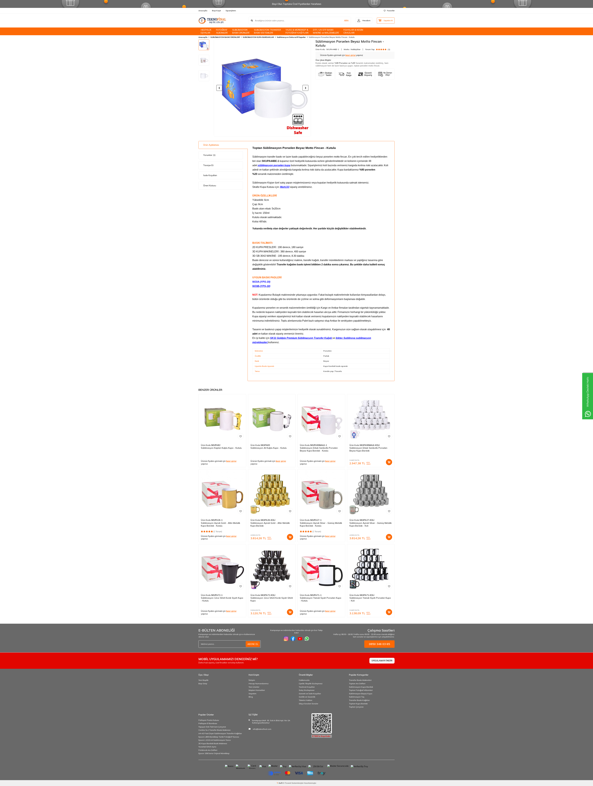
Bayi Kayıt (216, 10)
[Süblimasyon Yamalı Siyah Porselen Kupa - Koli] (371, 568)
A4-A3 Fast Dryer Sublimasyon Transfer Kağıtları (220, 733)
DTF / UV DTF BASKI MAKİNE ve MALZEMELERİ (326, 31)
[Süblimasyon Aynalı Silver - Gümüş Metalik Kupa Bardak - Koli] (371, 493)
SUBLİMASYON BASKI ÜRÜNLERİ (240, 31)
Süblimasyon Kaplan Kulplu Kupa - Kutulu (221, 448)
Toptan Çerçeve (356, 707)
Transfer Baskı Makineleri (360, 680)
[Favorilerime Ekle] (241, 436)
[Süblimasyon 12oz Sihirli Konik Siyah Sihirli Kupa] (272, 568)
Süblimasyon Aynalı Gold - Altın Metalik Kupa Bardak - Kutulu (220, 524)
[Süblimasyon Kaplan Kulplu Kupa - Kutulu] (222, 418)
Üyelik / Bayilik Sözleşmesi (310, 683)
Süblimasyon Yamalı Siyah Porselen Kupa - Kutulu (320, 599)
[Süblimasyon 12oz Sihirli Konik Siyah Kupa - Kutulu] (222, 568)
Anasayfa (202, 10)
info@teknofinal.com (262, 729)
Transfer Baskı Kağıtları (359, 700)
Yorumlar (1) (209, 155)
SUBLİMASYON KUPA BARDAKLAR (258, 37)
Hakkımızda (304, 680)
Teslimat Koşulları (307, 687)
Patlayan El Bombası (207, 723)
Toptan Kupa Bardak (358, 703)
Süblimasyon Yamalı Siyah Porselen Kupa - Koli (370, 599)
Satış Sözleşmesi (306, 690)
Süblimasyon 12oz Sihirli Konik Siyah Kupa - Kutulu (222, 599)
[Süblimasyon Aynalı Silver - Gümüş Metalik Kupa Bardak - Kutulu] (321, 493)
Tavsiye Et (208, 165)
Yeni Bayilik (203, 680)
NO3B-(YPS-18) (261, 286)
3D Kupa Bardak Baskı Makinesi (212, 743)
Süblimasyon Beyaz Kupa (360, 693)
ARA (346, 20)
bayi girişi (350, 55)
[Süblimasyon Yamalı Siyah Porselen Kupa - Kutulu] (321, 568)
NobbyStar (355, 49)
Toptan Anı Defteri (357, 683)
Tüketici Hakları (305, 700)
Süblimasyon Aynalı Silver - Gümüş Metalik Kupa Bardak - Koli (370, 524)
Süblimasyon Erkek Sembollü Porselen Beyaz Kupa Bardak (368, 449)
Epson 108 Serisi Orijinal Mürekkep (213, 753)
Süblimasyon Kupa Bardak (361, 687)
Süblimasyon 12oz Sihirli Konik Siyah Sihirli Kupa (271, 599)
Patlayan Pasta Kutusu (208, 720)
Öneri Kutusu (209, 185)
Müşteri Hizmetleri (257, 690)
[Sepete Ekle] (389, 462)
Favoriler (391, 10)
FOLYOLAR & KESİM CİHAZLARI (353, 31)
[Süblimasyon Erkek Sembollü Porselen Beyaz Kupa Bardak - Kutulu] (321, 418)
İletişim (252, 680)
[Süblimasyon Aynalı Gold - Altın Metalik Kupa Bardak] (272, 493)
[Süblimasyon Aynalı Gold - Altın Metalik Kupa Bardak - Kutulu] (222, 493)
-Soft (280, 783)
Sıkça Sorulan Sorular (308, 703)
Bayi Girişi (202, 683)
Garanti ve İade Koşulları (310, 693)
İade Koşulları (210, 175)
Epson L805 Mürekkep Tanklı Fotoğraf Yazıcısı (218, 737)
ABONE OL (252, 644)
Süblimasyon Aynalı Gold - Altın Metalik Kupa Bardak (270, 524)
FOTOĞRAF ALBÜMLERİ (222, 31)
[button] (219, 88)
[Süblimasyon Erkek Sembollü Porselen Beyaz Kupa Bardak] (371, 418)
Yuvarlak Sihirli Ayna (207, 747)
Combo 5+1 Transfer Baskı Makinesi (214, 730)
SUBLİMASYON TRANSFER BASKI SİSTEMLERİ (267, 31)
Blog (251, 697)
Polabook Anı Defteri (207, 750)
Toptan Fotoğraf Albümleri (361, 690)
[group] (262, 88)
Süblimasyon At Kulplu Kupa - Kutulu (268, 448)
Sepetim (252, 693)
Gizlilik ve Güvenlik (307, 697)
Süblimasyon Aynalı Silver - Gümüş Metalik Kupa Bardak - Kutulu (321, 524)
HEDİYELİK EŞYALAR (206, 31)
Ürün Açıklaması (211, 144)
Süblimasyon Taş (356, 697)
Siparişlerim (231, 10)
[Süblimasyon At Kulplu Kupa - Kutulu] (272, 418)
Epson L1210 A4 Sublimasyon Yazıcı (214, 740)
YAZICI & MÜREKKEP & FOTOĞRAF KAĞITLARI (297, 31)
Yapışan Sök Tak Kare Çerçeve (212, 727)
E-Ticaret (287, 783)
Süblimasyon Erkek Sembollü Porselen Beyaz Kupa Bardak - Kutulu (319, 449)
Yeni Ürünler (254, 687)
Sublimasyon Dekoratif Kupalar (291, 37)
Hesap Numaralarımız (259, 683)
